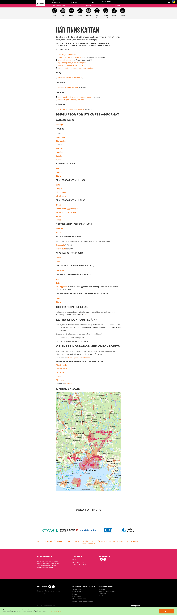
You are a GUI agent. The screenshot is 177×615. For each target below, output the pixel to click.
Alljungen (60, 380)
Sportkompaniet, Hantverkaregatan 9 (73, 63)
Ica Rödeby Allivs (82, 541)
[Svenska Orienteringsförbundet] (173, 1)
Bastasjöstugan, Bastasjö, (68, 87)
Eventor (68, 384)
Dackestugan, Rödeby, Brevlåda (71, 100)
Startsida (75, 560)
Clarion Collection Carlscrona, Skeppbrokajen (76, 68)
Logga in (117, 5)
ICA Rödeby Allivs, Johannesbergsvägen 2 (75, 97)
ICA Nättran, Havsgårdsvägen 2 (71, 109)
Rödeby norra (61, 369)
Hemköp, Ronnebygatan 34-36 (70, 65)
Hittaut (75, 594)
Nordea (120, 541)
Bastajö (59, 376)
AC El (39, 541)
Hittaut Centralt (59, 5)
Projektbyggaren (131, 541)
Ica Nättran (68, 541)
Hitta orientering (78, 591)
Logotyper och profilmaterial (82, 601)
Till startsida (76, 589)
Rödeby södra (61, 365)
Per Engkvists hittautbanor (79, 358)
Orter (88, 5)
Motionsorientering (79, 599)
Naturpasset (76, 596)
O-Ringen (102, 593)
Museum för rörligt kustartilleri (70, 78)
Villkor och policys (79, 564)
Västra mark (61, 372)
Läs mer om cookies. (54, 611)
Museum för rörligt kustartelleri (103, 541)
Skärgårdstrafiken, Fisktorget (70, 57)
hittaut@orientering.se (45, 567)
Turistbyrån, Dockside (67, 55)
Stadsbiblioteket (64, 60)
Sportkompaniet (88, 544)
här (84, 315)
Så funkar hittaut (78, 562)
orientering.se (42, 593)
